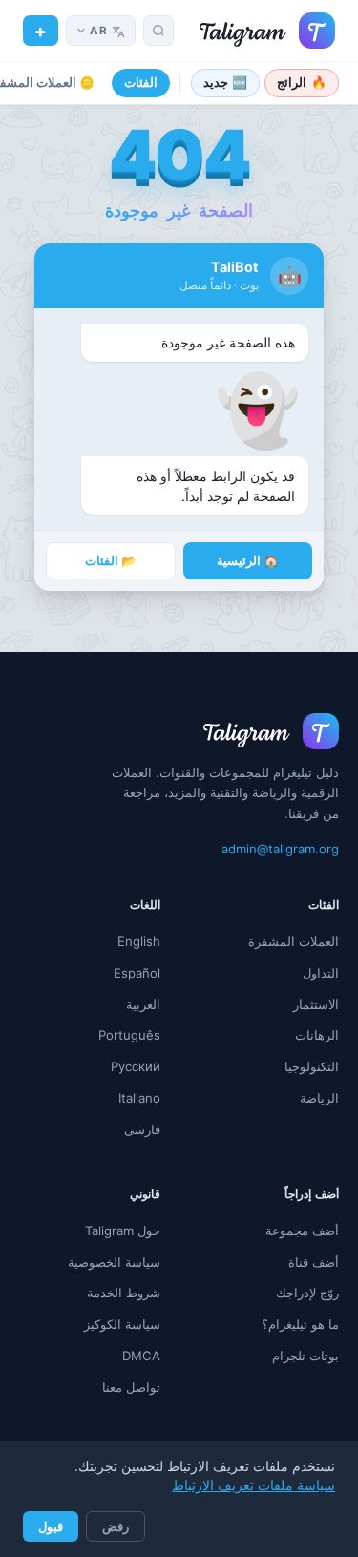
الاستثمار (316, 1004)
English (138, 941)
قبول (50, 1526)
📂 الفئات (111, 561)
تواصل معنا (131, 1387)
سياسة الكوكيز (122, 1324)
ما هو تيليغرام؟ (300, 1324)
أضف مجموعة (302, 1230)
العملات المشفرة (293, 941)
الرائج (301, 82)
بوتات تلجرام (305, 1355)
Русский (135, 1066)
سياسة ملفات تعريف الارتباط (253, 1485)
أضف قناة (313, 1262)
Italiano (139, 1097)
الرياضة (319, 1097)
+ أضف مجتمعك (40, 30)
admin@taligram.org (280, 848)
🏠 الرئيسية (248, 561)
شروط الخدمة (123, 1292)
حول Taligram (122, 1230)
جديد (225, 82)
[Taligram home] (267, 30)
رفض (115, 1526)
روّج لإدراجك (307, 1292)
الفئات (141, 82)
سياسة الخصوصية (114, 1262)
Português (129, 1034)
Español (137, 972)
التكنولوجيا (311, 1066)
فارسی (142, 1129)
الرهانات (317, 1034)
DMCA (141, 1355)
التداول (321, 972)
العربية (143, 1004)
